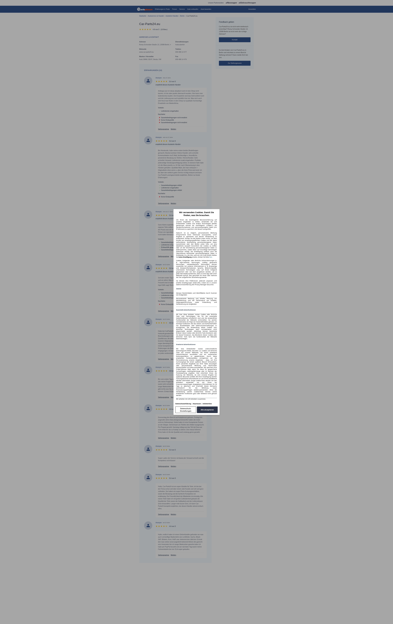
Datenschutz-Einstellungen (185, 409)
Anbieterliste (207, 404)
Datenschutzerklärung (183, 404)
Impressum (197, 404)
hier (210, 257)
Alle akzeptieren (207, 410)
